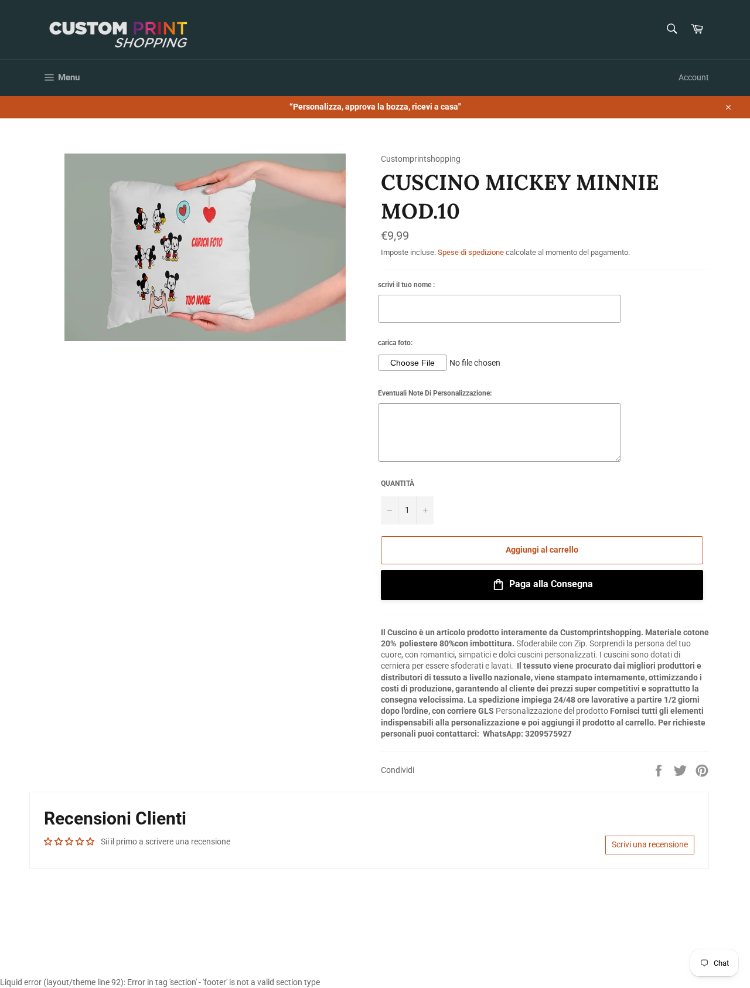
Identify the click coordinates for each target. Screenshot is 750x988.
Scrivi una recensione (650, 844)
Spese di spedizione (471, 252)
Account (694, 77)
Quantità (397, 483)
